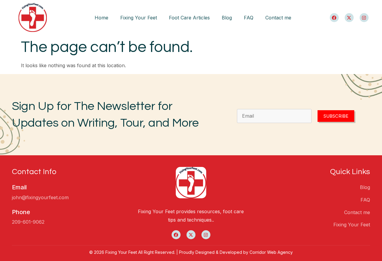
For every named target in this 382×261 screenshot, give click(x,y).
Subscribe (336, 116)
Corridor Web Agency (271, 252)
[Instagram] (364, 17)
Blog (227, 18)
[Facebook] (334, 17)
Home (101, 18)
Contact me (278, 18)
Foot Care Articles (189, 18)
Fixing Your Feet (138, 18)
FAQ (248, 18)
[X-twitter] (349, 17)
